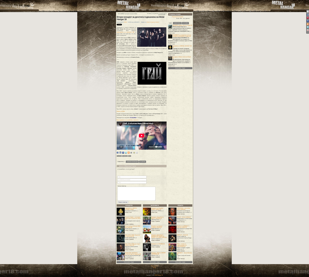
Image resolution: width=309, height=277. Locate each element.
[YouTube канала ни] (308, 30)
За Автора (142, 161)
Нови (170, 23)
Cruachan (119, 155)
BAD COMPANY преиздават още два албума (127, 13)
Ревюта (144, 10)
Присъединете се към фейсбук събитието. (128, 120)
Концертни (152, 22)
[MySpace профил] (308, 21)
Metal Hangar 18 (159, 275)
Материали (135, 10)
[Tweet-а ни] (308, 27)
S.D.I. (130, 155)
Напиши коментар (121, 186)
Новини (127, 10)
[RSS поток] (308, 24)
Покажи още (180, 68)
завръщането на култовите (125, 32)
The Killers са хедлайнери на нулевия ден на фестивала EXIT (157, 14)
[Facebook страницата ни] (308, 15)
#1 (118, 166)
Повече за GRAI (121, 111)
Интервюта (152, 10)
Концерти (161, 10)
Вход (154, 267)
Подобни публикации (132, 161)
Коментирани (177, 23)
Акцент (148, 22)
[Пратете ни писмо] (308, 12)
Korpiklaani (124, 155)
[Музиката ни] (308, 18)
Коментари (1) (121, 161)
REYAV (125, 22)
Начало (120, 10)
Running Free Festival (177, 16)
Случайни (185, 23)
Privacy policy (154, 266)
